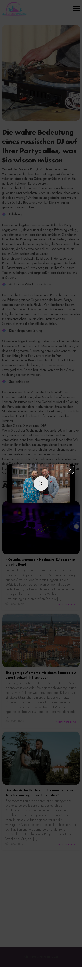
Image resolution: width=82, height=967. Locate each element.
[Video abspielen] (41, 483)
